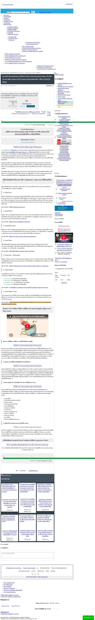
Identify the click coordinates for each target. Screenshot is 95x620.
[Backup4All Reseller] (64, 154)
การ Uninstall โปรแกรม (10, 592)
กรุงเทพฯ (63, 275)
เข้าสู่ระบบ (48, 12)
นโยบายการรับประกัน (22, 59)
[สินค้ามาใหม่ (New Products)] (59, 214)
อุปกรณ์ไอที (6, 18)
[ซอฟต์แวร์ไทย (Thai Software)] (59, 215)
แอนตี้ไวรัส (15, 27)
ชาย (62, 279)
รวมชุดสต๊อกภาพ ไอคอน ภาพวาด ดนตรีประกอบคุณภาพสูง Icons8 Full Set (28, 287)
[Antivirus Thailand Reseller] (64, 185)
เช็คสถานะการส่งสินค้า (38, 51)
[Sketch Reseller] (64, 152)
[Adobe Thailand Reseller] (64, 199)
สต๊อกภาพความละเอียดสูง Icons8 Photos (19, 221)
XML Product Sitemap (31, 576)
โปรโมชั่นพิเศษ (36, 42)
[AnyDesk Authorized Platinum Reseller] (64, 138)
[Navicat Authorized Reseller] (64, 135)
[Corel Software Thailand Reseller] (64, 203)
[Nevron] (64, 132)
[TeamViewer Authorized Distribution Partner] (64, 121)
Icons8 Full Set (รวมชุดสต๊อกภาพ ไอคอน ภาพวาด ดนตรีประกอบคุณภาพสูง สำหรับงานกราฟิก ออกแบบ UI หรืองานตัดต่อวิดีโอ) (27, 502)
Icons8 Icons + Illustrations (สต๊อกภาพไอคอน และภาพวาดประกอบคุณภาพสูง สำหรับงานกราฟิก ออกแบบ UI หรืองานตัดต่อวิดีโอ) (45, 503)
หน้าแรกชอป (6, 15)
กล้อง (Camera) (61, 96)
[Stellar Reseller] (64, 134)
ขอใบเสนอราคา (69, 4)
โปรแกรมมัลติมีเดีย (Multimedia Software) (15, 152)
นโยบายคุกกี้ (30, 615)
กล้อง (13, 40)
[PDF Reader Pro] (64, 124)
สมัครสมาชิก (42, 12)
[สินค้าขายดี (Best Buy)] (57, 212)
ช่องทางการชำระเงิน (36, 48)
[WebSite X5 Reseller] (64, 128)
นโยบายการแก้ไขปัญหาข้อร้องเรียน (13, 590)
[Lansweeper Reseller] (64, 155)
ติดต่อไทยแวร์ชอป (7, 24)
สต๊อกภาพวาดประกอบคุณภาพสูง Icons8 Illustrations (22, 236)
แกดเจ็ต (14, 37)
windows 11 (15, 28)
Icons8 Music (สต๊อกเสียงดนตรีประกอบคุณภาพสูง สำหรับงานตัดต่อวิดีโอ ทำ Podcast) (9, 532)
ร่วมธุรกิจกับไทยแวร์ (51, 69)
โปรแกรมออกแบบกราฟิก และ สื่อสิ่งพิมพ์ (32, 72)
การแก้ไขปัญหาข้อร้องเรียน (26, 61)
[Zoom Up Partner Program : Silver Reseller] (64, 126)
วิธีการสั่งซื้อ (31, 46)
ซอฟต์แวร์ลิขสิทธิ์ (7, 16)
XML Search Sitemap (43, 576)
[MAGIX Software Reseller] (64, 158)
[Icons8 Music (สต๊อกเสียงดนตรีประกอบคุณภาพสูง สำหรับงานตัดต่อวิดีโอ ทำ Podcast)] (9, 518)
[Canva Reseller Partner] (64, 116)
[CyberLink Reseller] (64, 157)
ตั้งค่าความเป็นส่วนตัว (6, 615)
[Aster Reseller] (64, 150)
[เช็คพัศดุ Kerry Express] (29, 568)
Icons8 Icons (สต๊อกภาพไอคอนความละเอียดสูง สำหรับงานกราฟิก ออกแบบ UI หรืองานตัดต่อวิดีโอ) (45, 533)
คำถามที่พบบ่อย (7, 23)
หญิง (68, 279)
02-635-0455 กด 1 (16, 606)
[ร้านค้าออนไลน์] (7, 4)
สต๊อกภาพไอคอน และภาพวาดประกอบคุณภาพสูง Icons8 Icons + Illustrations (28, 266)
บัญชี (12, 32)
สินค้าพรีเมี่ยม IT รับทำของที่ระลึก (65, 105)
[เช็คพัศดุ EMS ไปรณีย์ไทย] (13, 568)
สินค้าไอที (7, 72)
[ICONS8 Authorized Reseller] (64, 131)
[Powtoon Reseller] (64, 160)
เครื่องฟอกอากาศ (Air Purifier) (65, 86)
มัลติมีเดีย (14, 29)
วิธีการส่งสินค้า (17, 54)
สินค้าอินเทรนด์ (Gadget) (64, 94)
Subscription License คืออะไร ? (28, 142)
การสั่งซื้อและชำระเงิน (8, 21)
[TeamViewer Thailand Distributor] (64, 190)
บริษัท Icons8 (32, 152)
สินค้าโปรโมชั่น (7, 19)
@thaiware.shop (5, 606)
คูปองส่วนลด (35, 44)
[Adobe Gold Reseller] (64, 144)
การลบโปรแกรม (21, 63)
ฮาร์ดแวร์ (15, 38)
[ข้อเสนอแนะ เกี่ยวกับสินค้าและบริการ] (64, 260)
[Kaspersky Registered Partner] (64, 122)
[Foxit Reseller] (64, 147)
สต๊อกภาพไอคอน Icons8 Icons (17, 207)
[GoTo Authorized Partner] (64, 129)
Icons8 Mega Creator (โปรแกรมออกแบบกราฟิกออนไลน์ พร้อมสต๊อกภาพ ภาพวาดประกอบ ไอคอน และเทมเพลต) (9, 503)
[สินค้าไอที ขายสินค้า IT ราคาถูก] (9, 595)
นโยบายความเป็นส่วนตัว (19, 615)
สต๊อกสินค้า (15, 34)
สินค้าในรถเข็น (59, 74)
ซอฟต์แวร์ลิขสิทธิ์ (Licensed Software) (17, 72)
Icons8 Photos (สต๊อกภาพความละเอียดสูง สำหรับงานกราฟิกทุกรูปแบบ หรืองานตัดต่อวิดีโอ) (27, 533)
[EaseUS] (64, 118)
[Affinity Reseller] (64, 146)
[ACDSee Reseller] (64, 149)
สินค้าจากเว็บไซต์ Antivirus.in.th (62, 102)
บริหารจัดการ (17, 31)
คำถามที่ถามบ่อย (8, 584)
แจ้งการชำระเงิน (33, 49)
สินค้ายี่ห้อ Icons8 (50, 85)
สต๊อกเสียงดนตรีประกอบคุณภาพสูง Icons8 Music (21, 251)
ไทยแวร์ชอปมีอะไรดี (21, 55)
